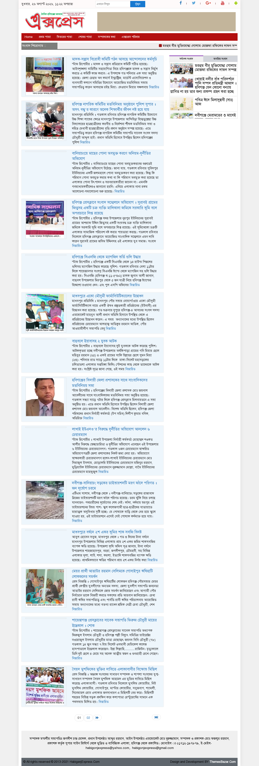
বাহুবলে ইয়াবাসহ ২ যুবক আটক (94, 341)
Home (28, 37)
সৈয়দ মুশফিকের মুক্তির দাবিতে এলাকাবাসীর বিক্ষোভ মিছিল (114, 669)
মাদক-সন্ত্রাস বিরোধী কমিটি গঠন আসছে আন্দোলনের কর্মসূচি (114, 59)
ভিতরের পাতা (64, 37)
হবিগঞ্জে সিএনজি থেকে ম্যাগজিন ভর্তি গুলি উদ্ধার (106, 257)
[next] (97, 717)
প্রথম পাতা (45, 37)
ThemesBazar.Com (223, 762)
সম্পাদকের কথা (106, 37)
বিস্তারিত (154, 87)
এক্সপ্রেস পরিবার (131, 37)
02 (88, 718)
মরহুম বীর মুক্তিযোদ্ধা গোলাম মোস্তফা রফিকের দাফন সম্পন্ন (190, 46)
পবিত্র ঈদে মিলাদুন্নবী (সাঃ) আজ (214, 102)
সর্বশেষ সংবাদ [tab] (186, 58)
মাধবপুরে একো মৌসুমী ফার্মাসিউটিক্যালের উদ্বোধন (107, 296)
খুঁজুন (137, 4)
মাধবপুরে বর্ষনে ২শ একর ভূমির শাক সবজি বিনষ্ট (107, 532)
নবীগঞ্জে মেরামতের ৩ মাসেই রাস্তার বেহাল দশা (215, 117)
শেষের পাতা (85, 37)
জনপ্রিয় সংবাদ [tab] (220, 58)
